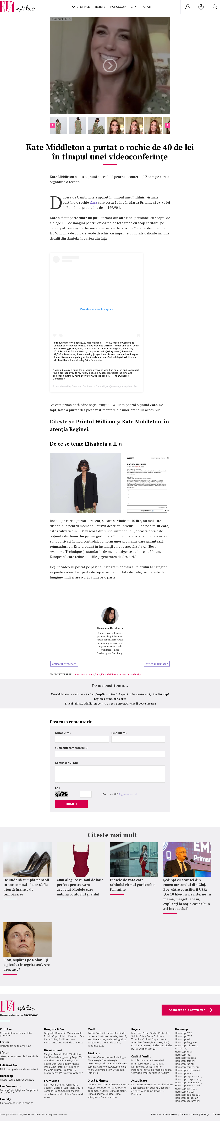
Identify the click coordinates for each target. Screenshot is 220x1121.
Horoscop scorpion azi (187, 1079)
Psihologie (120, 1057)
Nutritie (104, 1090)
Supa (150, 1036)
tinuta (91, 674)
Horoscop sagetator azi (188, 1082)
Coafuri (48, 1087)
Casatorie (73, 1036)
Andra (75, 1063)
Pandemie (137, 1094)
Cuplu (55, 1036)
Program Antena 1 (73, 1073)
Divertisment (53, 1050)
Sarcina (92, 1057)
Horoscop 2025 (183, 1036)
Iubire (63, 1036)
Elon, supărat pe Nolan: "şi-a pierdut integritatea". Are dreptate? (26, 964)
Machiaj (58, 1087)
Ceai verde (101, 1069)
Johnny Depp (70, 1057)
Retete (100, 6)
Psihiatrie (93, 1072)
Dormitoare (137, 1066)
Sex (82, 1036)
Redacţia (205, 1114)
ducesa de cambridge (130, 674)
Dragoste (49, 1033)
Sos (167, 1033)
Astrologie (180, 1048)
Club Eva (6, 1029)
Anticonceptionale (110, 1063)
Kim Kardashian (53, 1057)
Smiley (67, 1063)
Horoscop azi (182, 1039)
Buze (57, 1090)
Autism (165, 1072)
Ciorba (153, 1033)
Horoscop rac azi (184, 1064)
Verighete (93, 1042)
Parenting (136, 1069)
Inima (110, 1057)
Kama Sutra (50, 1039)
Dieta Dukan (111, 1084)
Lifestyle (83, 6)
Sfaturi (4, 1052)
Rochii (52, 1084)
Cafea (142, 1036)
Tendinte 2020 (96, 1045)
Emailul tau (119, 733)
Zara (93, 202)
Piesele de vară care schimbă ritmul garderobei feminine (133, 884)
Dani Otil (57, 1063)
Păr (46, 1084)
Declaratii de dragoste (70, 1042)
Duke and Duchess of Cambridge (90, 386)
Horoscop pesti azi (185, 1088)
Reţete (135, 1029)
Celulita (65, 1090)
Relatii (47, 1036)
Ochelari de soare (110, 1042)
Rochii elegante (96, 1039)
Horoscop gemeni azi (187, 1067)
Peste (161, 1033)
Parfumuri (71, 1084)
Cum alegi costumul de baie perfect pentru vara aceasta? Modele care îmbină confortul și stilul (80, 886)
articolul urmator (157, 664)
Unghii (60, 1084)
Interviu (148, 1084)
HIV (110, 1069)
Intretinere (100, 1087)
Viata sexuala (74, 1033)
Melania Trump (53, 1070)
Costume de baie (107, 1036)
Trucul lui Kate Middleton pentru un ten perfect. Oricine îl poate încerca (110, 703)
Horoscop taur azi (185, 1073)
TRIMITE (71, 804)
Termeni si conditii (189, 1114)
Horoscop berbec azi (187, 1097)
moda (84, 674)
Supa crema (159, 1039)
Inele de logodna (116, 1039)
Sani (66, 1087)
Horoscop (118, 6)
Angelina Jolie (63, 1060)
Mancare (136, 1033)
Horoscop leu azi (184, 1091)
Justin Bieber (71, 1066)
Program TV (69, 1070)
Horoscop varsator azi (187, 1085)
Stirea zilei (160, 1084)
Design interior (154, 1066)
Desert (146, 1042)
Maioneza (156, 1042)
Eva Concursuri (10, 1086)
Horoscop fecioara (185, 1057)
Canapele (158, 1063)
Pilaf (165, 1042)
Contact (216, 1114)
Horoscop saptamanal (187, 1101)
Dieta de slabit (118, 1090)
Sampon (48, 1090)
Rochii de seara (104, 1033)
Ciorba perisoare (141, 1045)
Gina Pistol (57, 1066)
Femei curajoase (150, 1072)
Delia (47, 1066)
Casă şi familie (141, 1056)
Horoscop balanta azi (187, 1094)
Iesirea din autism (147, 1087)
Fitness (99, 1084)
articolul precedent (64, 664)
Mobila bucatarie (141, 1060)
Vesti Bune (147, 1091)
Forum (146, 6)
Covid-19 (159, 1091)
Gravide (135, 1072)
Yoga (90, 1087)
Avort (91, 1069)
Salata (134, 1036)
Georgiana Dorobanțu (110, 628)
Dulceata (159, 1036)
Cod (57, 788)
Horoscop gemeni (185, 1060)
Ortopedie (118, 1069)
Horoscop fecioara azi (187, 1070)
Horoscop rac (182, 1054)
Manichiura (76, 1087)
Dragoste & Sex (54, 1029)
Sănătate (94, 1053)
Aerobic (112, 1087)
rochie (76, 674)
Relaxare (124, 1084)
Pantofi (122, 1036)
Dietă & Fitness (98, 1080)
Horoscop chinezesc (186, 1045)
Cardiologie (103, 1066)
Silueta (110, 1093)
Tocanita (136, 1039)
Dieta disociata (96, 1093)
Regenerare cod (127, 794)
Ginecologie (94, 1060)
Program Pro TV (53, 1073)
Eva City (5, 1099)
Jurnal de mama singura (157, 1069)
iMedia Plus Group (32, 1114)
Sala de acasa (109, 1097)
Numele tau (63, 733)
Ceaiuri (101, 1057)
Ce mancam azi (147, 1048)
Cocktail (146, 1039)
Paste (145, 1033)
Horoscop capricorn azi (188, 1076)
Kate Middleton (109, 674)
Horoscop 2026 (183, 1033)
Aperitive (136, 1042)
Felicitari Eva (9, 1065)
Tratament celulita (60, 1094)
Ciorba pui (158, 1045)
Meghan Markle (53, 1054)
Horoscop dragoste (186, 1042)
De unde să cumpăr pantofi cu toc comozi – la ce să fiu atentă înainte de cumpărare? (26, 886)
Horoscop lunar (184, 1051)
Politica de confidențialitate (164, 1114)
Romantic (60, 1033)
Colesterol (93, 1063)
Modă (91, 1029)
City (134, 6)
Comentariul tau (66, 763)
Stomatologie (109, 1060)
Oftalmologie (118, 1066)
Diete (91, 1084)
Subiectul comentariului (71, 748)
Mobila (148, 1063)
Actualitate (139, 1080)
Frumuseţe (51, 1081)
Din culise (137, 1084)
